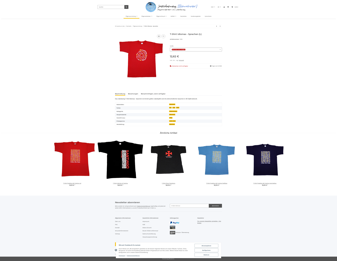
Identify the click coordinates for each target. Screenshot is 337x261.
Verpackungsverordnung (150, 237)
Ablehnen (206, 255)
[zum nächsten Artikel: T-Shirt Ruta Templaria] (220, 26)
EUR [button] (212, 7)
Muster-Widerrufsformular (150, 231)
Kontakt (117, 227)
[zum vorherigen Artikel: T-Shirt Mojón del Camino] (216, 26)
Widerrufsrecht (147, 227)
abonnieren (215, 206)
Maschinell (172, 124)
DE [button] (218, 7)
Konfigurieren (206, 250)
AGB (144, 224)
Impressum (122, 255)
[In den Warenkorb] (116, 32)
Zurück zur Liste (120, 26)
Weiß (177, 107)
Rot (170, 107)
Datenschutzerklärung (133, 255)
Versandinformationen (121, 231)
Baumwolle (172, 104)
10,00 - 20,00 (172, 121)
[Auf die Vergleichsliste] (159, 36)
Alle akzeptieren (206, 245)
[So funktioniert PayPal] (174, 222)
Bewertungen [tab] (133, 94)
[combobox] (196, 49)
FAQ (116, 224)
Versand (181, 60)
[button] (224, 7)
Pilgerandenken (173, 111)
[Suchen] (126, 7)
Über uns (117, 221)
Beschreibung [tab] (120, 94)
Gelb (174, 107)
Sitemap (117, 234)
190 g (171, 117)
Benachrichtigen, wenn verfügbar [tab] (153, 94)
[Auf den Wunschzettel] (163, 36)
